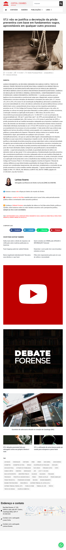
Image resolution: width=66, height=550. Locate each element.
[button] (61, 545)
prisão (56, 216)
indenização (27, 471)
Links (48, 10)
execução (55, 465)
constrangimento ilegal (12, 216)
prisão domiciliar (55, 477)
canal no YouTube (18, 197)
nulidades (42, 474)
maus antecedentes (10, 474)
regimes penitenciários (11, 483)
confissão (26, 462)
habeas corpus (8, 471)
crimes (39, 462)
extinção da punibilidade (23, 468)
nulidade (34, 474)
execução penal (9, 468)
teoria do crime (29, 486)
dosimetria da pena (18, 465)
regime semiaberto (45, 480)
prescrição (7, 477)
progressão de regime (24, 480)
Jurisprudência (48, 72)
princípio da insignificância (21, 477)
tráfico (51, 486)
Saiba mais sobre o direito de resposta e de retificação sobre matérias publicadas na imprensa (16, 243)
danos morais (57, 462)
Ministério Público (24, 474)
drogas (29, 465)
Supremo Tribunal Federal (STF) (13, 486)
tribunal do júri (41, 486)
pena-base (51, 474)
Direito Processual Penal (35, 72)
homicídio (18, 471)
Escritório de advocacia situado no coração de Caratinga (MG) (33, 429)
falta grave (37, 468)
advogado (7, 462)
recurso (35, 480)
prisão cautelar (43, 477)
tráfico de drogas (9, 489)
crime (33, 462)
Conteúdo (14, 10)
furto (56, 468)
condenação (16, 462)
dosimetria (7, 465)
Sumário (24, 10)
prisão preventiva (9, 480)
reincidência (24, 483)
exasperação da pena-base (41, 465)
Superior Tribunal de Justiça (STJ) (18, 217)
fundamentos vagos (34, 216)
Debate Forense (18, 205)
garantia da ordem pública (47, 216)
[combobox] (46, 3)
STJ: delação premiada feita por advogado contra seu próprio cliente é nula (16, 449)
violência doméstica (23, 489)
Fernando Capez (47, 468)
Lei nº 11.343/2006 (43, 471)
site (17, 191)
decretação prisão (24, 216)
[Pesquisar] (61, 3)
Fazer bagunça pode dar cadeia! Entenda (16, 249)
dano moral (47, 462)
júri (35, 471)
